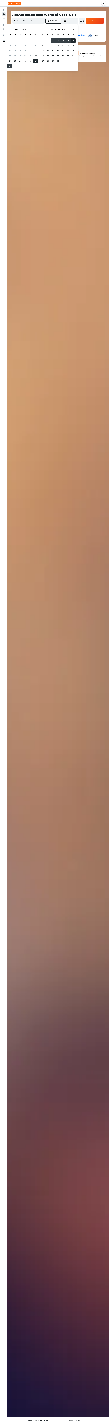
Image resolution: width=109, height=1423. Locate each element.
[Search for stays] (3, 14)
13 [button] (25, 51)
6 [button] (25, 46)
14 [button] (30, 51)
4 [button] (15, 46)
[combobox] (30, 20)
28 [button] (31, 61)
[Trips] (3, 35)
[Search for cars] (3, 19)
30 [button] (58, 61)
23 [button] (58, 56)
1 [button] (35, 41)
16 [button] (58, 51)
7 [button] (30, 46)
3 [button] (10, 46)
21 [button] (30, 56)
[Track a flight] (3, 29)
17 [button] (10, 56)
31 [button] (10, 66)
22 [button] (36, 56)
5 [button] (20, 46)
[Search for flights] (3, 10)
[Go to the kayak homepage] (14, 3)
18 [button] (15, 56)
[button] (3, 3)
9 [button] (58, 46)
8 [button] (35, 46)
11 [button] (15, 51)
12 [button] (20, 51)
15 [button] (36, 51)
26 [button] (20, 61)
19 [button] (20, 56)
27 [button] (25, 61)
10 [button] (10, 51)
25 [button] (15, 61)
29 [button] (36, 61)
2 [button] (58, 41)
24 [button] (10, 61)
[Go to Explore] (3, 25)
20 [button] (25, 56)
